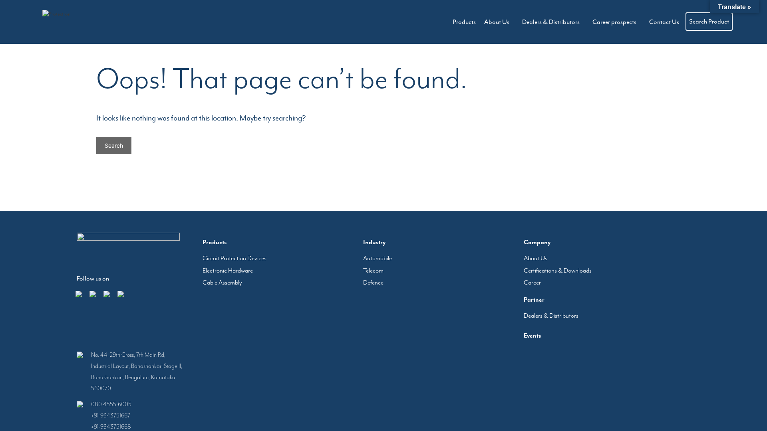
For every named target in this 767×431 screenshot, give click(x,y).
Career (532, 283)
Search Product (709, 22)
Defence (373, 283)
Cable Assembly (222, 283)
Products (489, 22)
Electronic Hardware (228, 271)
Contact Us (667, 22)
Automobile (377, 258)
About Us (521, 22)
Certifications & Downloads (558, 271)
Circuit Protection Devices (234, 258)
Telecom (373, 271)
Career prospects (625, 22)
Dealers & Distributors (568, 22)
